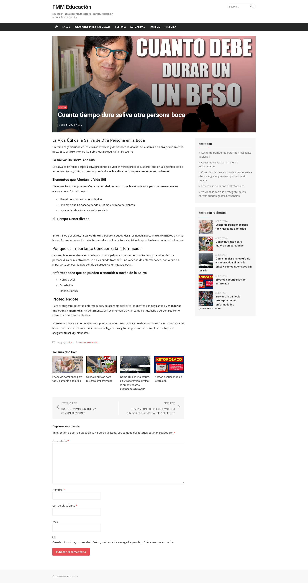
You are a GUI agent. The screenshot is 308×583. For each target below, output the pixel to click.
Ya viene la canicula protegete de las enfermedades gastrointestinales (222, 194)
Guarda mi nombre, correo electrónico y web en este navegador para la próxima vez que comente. (113, 542)
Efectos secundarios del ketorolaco (222, 186)
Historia (170, 26)
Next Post (151, 408)
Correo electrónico (64, 505)
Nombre (58, 489)
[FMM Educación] (56, 27)
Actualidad (137, 26)
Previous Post (78, 408)
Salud (66, 26)
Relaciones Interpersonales (93, 26)
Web (55, 521)
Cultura (120, 26)
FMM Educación (71, 7)
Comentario (60, 441)
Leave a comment (88, 342)
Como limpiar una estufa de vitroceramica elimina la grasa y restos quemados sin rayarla (225, 176)
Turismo (155, 26)
